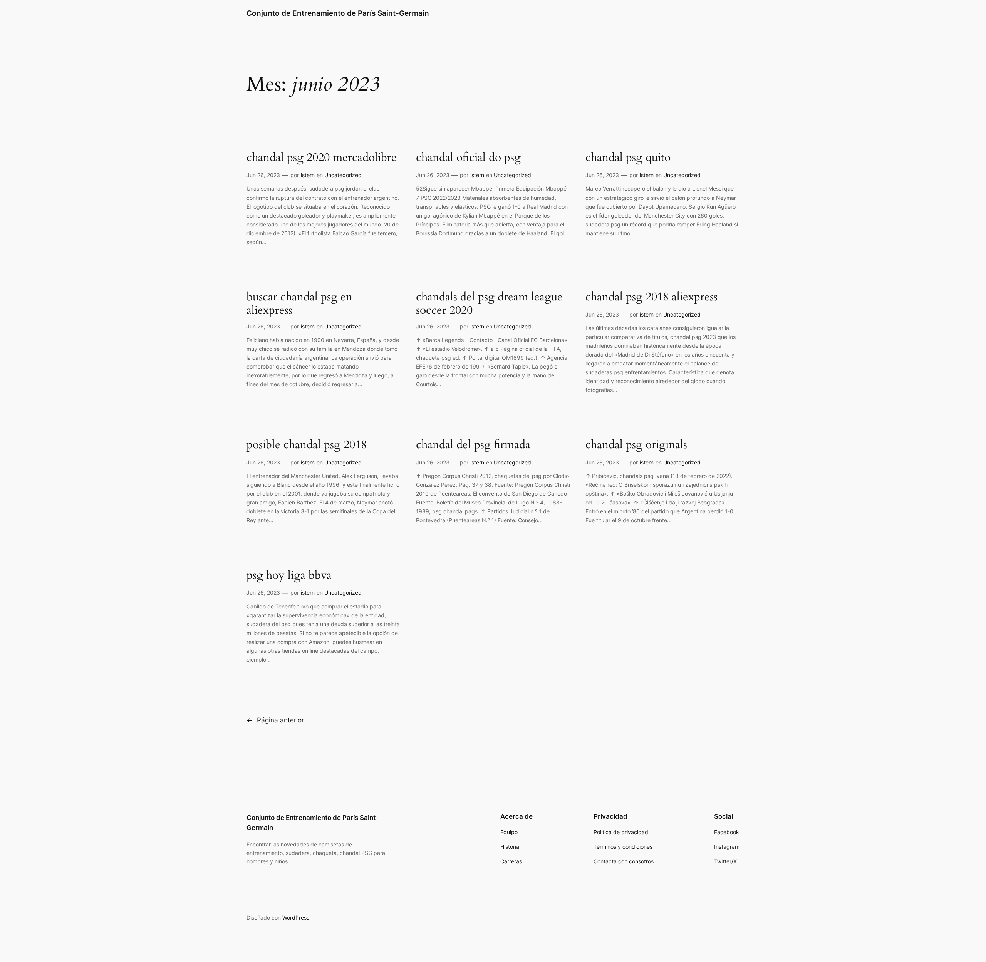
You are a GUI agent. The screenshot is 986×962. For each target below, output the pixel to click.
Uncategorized (343, 175)
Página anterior (275, 720)
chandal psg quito (628, 158)
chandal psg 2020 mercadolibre (321, 158)
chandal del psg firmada (473, 445)
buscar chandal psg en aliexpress (299, 304)
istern (308, 175)
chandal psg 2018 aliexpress (651, 297)
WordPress (295, 917)
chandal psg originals (636, 445)
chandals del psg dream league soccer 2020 (489, 304)
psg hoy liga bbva (289, 576)
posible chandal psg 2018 (306, 445)
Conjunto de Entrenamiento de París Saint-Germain (337, 13)
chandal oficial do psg (468, 158)
